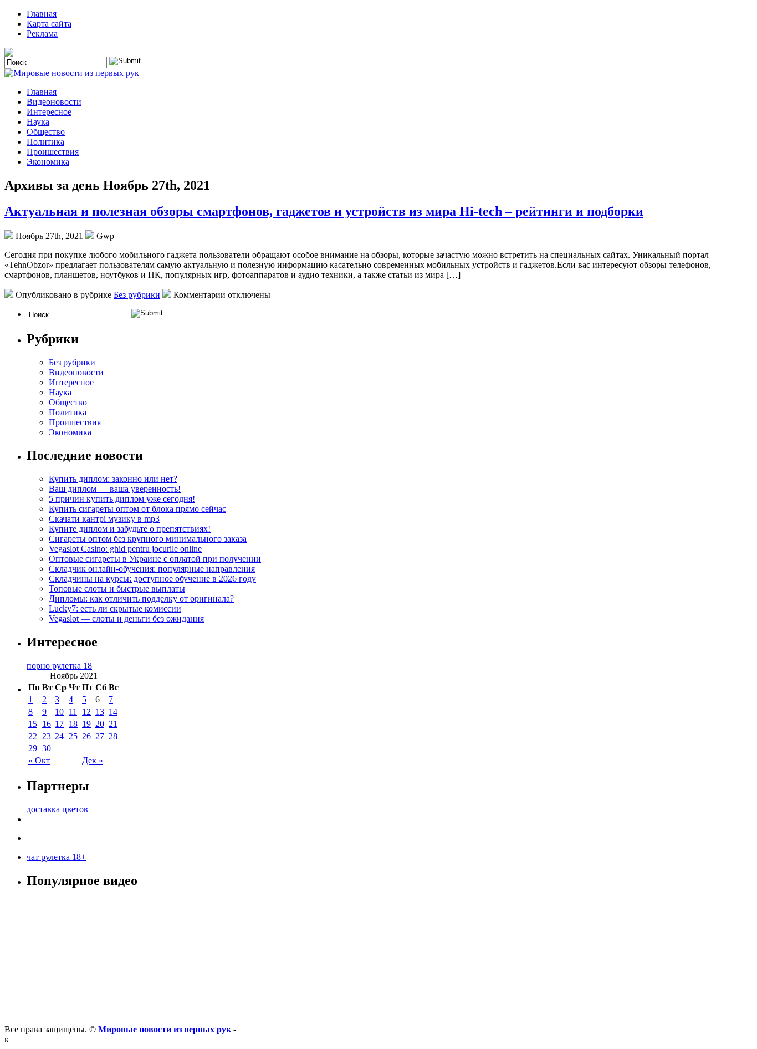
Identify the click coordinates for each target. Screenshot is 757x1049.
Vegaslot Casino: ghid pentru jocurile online (125, 548)
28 (113, 736)
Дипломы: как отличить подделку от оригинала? (141, 598)
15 (32, 724)
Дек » (92, 760)
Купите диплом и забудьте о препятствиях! (130, 528)
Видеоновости (54, 101)
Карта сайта (49, 23)
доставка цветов (57, 809)
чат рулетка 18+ (56, 857)
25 (73, 736)
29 (32, 748)
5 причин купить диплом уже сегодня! (122, 498)
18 (73, 724)
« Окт (39, 760)
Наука (38, 121)
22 (32, 736)
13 (99, 711)
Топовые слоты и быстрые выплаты (117, 588)
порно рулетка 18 (59, 665)
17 (59, 724)
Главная (42, 13)
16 (46, 724)
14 (113, 711)
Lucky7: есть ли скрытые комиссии (115, 608)
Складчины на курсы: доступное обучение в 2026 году (152, 578)
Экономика (48, 161)
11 (73, 711)
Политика (45, 141)
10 (59, 711)
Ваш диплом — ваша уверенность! (115, 488)
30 (46, 748)
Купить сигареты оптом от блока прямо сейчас (137, 508)
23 (46, 736)
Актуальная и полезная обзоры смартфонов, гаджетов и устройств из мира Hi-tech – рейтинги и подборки (323, 211)
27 (99, 736)
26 (86, 736)
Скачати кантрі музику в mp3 (104, 518)
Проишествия (53, 151)
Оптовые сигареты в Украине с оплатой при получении (155, 558)
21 (113, 724)
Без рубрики (137, 294)
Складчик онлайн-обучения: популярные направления (152, 568)
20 (99, 724)
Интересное (49, 111)
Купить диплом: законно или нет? (113, 478)
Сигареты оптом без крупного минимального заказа (148, 538)
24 (59, 736)
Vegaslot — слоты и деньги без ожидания (126, 618)
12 (86, 711)
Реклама (42, 33)
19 (86, 724)
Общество (46, 131)
